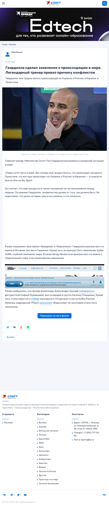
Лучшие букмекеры (49, 483)
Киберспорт (45, 459)
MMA (41, 443)
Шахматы (43, 455)
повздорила (86, 291)
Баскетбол (44, 439)
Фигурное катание (48, 430)
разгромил (46, 302)
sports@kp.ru (87, 439)
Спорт (4, 45)
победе (35, 298)
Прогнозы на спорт (48, 479)
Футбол (12, 45)
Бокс (41, 447)
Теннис (42, 434)
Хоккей (42, 426)
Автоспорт (44, 451)
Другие (42, 475)
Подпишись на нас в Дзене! (54, 315)
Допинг (42, 467)
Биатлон (43, 463)
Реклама (8, 422)
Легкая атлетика (47, 471)
